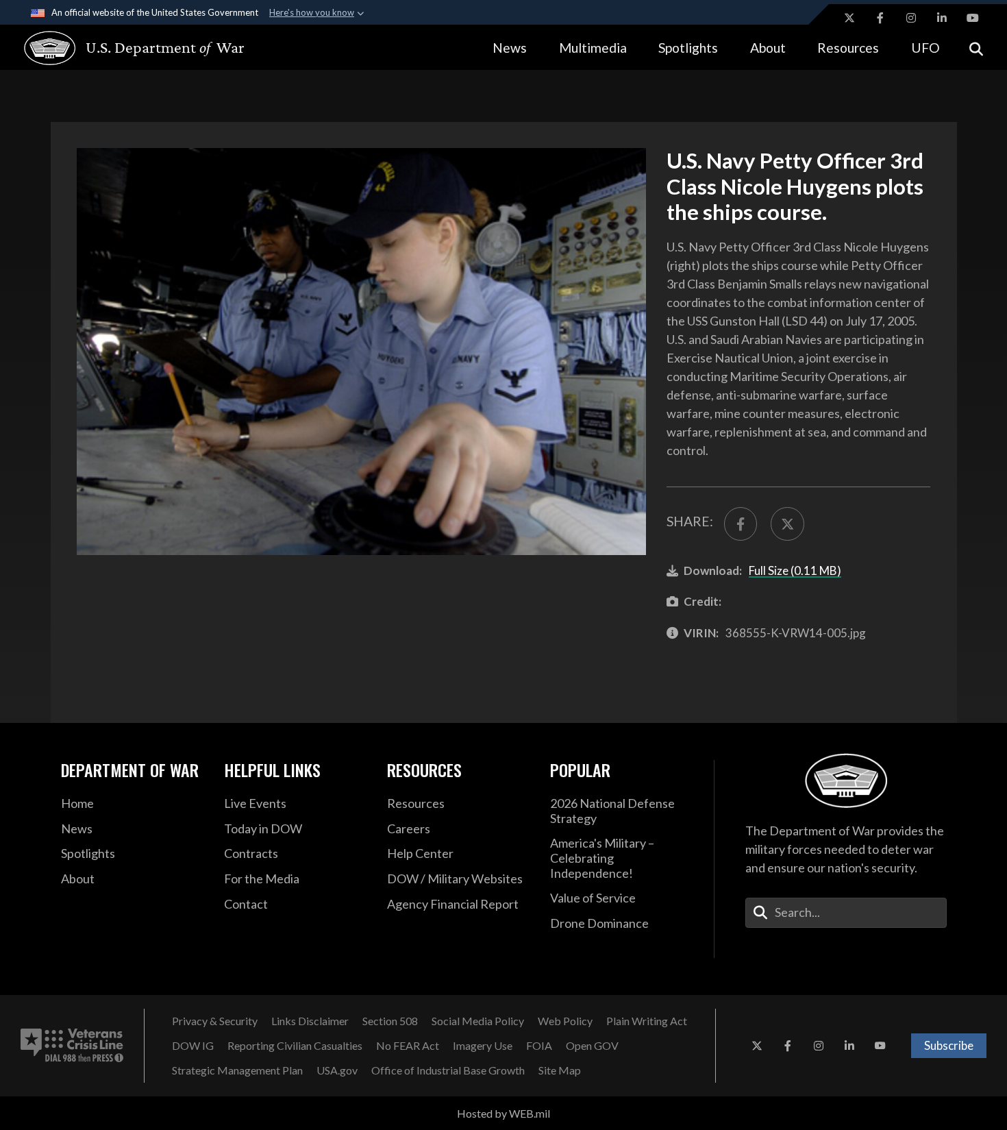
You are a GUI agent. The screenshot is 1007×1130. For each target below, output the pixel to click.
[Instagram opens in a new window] (911, 18)
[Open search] (976, 47)
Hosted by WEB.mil (503, 1113)
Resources (848, 48)
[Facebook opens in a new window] (880, 18)
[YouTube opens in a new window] (972, 18)
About (768, 48)
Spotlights (688, 48)
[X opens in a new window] (849, 18)
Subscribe (948, 1045)
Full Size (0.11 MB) (795, 570)
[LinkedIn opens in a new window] (942, 18)
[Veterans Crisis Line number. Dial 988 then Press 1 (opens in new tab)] (72, 1046)
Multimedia (593, 48)
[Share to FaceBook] (740, 523)
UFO (925, 48)
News (510, 48)
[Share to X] (787, 523)
